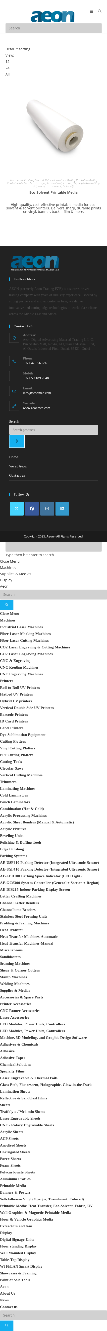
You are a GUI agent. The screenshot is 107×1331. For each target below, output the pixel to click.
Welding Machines (15, 984)
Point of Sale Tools (15, 1280)
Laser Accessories (14, 1017)
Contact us (17, 475)
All (7, 74)
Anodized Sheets (13, 1145)
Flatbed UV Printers (16, 694)
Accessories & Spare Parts (21, 997)
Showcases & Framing (18, 1273)
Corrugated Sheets (15, 1152)
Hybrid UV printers (16, 701)
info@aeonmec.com (37, 393)
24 (7, 68)
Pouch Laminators (15, 802)
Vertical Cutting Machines (21, 775)
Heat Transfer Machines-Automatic (29, 937)
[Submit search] (7, 605)
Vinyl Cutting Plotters (17, 748)
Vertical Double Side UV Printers (27, 708)
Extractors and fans (16, 1226)
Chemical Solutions (15, 1064)
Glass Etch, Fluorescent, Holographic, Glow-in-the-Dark (46, 1085)
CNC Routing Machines (19, 667)
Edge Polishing (12, 849)
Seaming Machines (15, 964)
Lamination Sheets (15, 1091)
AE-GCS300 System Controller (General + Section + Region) (49, 883)
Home (13, 457)
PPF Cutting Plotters (16, 755)
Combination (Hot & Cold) (22, 809)
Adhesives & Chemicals (19, 1044)
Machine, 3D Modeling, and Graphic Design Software (43, 1038)
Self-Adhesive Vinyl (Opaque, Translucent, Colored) (67, 184)
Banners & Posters (21, 180)
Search (14, 422)
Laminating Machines (17, 789)
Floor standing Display (18, 1246)
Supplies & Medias (15, 573)
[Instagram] (47, 509)
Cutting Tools (11, 762)
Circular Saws (11, 768)
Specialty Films (12, 1071)
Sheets (5, 1105)
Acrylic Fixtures (13, 829)
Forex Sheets (10, 1159)
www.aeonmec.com (36, 408)
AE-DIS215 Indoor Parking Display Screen (35, 889)
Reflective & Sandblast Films (23, 1098)
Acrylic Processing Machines (23, 815)
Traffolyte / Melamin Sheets (22, 1112)
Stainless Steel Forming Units (23, 916)
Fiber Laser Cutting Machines (24, 640)
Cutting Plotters (13, 741)
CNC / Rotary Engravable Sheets (27, 1125)
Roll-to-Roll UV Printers (20, 688)
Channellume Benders (18, 910)
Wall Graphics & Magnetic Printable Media (35, 1213)
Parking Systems (13, 856)
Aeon (4, 586)
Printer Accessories (15, 1004)
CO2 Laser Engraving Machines (26, 654)
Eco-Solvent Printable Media (53, 192)
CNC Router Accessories (20, 1011)
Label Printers (11, 728)
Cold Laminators (14, 795)
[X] (17, 509)
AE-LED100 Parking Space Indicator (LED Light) (41, 876)
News (4, 1300)
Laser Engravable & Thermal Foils (28, 1078)
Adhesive (7, 1051)
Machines (8, 567)
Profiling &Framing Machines (24, 923)
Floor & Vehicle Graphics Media (54, 180)
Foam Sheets (10, 1165)
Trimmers (8, 782)
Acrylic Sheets (11, 1132)
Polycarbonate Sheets (17, 1172)
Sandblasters (10, 957)
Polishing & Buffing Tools (21, 842)
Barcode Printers (14, 714)
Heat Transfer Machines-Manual (26, 943)
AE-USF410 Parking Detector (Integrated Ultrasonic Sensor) (49, 863)
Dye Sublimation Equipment (23, 735)
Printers (6, 681)
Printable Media (86, 180)
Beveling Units (11, 836)
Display (6, 580)
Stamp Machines (13, 977)
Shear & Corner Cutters (20, 970)
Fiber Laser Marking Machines (25, 634)
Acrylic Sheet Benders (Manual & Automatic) (37, 822)
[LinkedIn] (62, 509)
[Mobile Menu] (92, 11)
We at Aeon (18, 466)
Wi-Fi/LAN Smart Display (21, 1266)
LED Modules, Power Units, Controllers (32, 1024)
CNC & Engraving (15, 661)
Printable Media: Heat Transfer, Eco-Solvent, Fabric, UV (41, 183)
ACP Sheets (9, 1139)
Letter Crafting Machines (21, 896)
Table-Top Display (15, 1260)
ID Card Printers (14, 721)
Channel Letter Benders (19, 903)
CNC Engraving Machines (21, 674)
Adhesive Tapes (12, 1058)
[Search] (17, 441)
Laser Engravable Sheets (20, 1118)
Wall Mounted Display (18, 1253)
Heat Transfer (11, 930)
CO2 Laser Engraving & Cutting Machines (35, 647)
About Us (7, 1293)
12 (7, 61)
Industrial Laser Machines (21, 627)
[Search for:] (98, 11)
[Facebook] (32, 509)
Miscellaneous (11, 950)
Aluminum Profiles (15, 1179)
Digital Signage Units (17, 1240)
